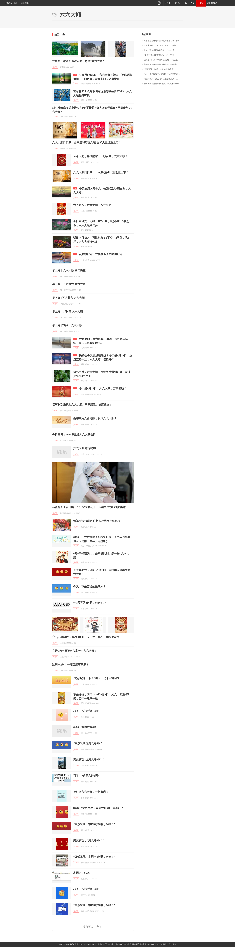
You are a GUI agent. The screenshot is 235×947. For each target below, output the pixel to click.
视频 (76, 84)
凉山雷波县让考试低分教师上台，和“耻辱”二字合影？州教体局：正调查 (163, 41)
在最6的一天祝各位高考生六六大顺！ (74, 650)
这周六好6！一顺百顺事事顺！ (70, 664)
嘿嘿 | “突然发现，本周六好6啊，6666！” (98, 807)
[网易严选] (178, 3)
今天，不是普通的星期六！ (89, 586)
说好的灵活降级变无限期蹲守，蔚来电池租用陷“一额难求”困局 (163, 74)
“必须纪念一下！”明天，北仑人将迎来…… (99, 678)
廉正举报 (164, 944)
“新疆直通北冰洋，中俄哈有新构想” (159, 69)
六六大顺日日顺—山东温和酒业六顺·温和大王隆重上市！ (86, 142)
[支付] (186, 3)
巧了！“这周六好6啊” (86, 710)
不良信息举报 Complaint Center (148, 944)
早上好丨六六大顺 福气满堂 (69, 270)
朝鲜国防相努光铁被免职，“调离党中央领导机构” (163, 84)
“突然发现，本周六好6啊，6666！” (94, 824)
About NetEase (89, 944)
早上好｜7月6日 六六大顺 (67, 311)
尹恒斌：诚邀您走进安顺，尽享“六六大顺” (78, 61)
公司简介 (99, 944)
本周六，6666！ (82, 872)
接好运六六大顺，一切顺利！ (91, 791)
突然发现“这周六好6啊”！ (89, 759)
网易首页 (8, 3)
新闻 (55, 411)
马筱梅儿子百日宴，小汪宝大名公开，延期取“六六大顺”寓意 (89, 507)
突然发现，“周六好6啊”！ (89, 840)
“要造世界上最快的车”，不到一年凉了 (160, 55)
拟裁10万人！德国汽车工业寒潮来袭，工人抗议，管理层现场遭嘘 (163, 79)
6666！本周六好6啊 (84, 727)
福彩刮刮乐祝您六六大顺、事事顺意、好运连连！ (82, 404)
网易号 (55, 67)
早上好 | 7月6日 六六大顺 (67, 325)
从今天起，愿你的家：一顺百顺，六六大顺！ (100, 156)
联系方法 (107, 944)
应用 (15, 3)
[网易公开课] (168, 3)
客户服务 (123, 944)
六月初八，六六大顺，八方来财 (92, 204)
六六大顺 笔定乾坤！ (85, 448)
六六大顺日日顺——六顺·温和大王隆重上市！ (101, 172)
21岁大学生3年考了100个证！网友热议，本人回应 (163, 45)
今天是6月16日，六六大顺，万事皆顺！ (103, 388)
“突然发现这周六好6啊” (87, 743)
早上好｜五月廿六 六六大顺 (69, 284)
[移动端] (159, 3)
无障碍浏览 (25, 3)
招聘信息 (115, 944)
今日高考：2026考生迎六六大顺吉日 (74, 434)
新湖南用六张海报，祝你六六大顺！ (95, 418)
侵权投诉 (172, 944)
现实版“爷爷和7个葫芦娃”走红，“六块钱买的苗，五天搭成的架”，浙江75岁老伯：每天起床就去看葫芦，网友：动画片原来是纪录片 (163, 60)
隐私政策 (131, 944)
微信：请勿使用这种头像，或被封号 (159, 50)
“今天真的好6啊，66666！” (89, 602)
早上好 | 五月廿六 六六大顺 (68, 297)
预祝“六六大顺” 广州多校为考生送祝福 (96, 520)
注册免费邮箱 (212, 3)
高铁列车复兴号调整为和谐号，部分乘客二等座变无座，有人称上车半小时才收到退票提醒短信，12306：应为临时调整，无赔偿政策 (163, 65)
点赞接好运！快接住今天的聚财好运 (101, 254)
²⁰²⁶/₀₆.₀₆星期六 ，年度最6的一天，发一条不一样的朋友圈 (86, 637)
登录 (201, 3)
